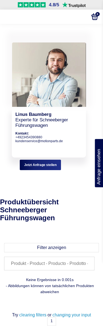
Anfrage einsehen (98, 163)
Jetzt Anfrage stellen (40, 165)
